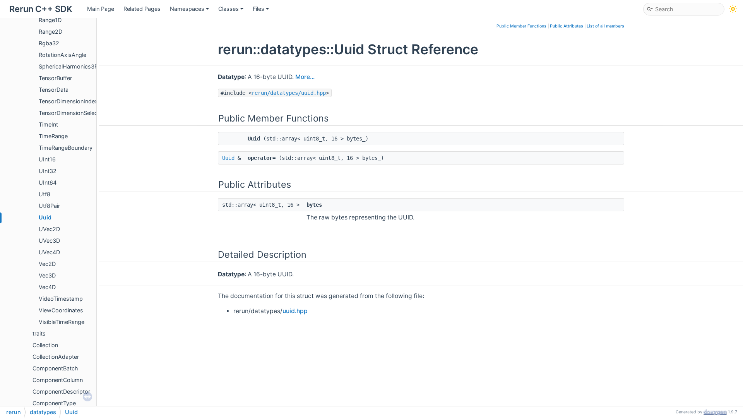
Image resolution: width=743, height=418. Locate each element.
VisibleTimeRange (61, 322)
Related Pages (142, 8)
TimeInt (48, 124)
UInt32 (47, 171)
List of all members (605, 26)
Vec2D (47, 263)
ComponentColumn (58, 380)
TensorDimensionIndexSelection (80, 101)
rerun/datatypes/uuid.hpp (289, 93)
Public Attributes (566, 26)
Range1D (50, 20)
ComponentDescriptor (61, 391)
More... (305, 77)
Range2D (50, 31)
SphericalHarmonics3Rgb (72, 66)
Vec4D (47, 287)
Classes (228, 8)
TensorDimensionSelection (73, 113)
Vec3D (47, 275)
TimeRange (53, 136)
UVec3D (49, 240)
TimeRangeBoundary (65, 147)
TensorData (53, 89)
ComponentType (54, 403)
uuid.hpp (295, 311)
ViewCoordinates (61, 310)
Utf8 (44, 194)
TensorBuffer (55, 78)
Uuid (45, 217)
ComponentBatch (55, 368)
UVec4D (49, 252)
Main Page (100, 8)
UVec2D (49, 229)
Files (258, 8)
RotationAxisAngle (62, 54)
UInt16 (47, 159)
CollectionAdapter (56, 356)
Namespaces (187, 8)
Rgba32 (49, 43)
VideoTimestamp (61, 298)
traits (39, 333)
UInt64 (47, 182)
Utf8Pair (49, 205)
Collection (45, 345)
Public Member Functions (521, 26)
